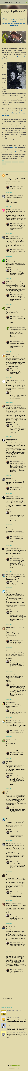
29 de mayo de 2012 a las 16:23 (18, 926)
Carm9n (8, 307)
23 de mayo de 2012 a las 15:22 (18, 558)
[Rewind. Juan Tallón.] (3, 1021)
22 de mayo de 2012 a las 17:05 (14, 236)
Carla (7, 591)
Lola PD (8, 843)
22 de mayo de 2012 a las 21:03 (19, 327)
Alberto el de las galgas (11, 439)
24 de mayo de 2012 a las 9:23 (17, 720)
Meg (11, 186)
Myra (7, 496)
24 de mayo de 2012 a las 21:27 (14, 791)
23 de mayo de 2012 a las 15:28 (18, 640)
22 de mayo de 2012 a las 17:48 (15, 281)
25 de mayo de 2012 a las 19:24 (16, 843)
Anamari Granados (10, 702)
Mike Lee (8, 548)
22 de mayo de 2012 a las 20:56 (16, 478)
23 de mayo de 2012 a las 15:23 (18, 341)
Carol (7, 791)
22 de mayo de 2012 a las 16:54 (17, 209)
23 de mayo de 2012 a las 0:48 (19, 574)
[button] (2, 15)
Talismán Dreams (10, 175)
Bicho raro (8, 819)
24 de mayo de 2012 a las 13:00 (16, 739)
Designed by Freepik (15, 1065)
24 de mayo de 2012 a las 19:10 (18, 761)
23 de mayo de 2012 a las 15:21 (18, 536)
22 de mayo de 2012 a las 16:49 (17, 195)
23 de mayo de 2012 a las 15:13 (18, 392)
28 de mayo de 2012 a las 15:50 (18, 915)
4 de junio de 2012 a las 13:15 (16, 954)
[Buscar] (26, 2)
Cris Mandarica (9, 574)
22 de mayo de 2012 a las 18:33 (18, 316)
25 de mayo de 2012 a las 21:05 (18, 831)
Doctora (8, 354)
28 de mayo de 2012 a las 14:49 (15, 903)
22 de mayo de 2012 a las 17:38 (15, 259)
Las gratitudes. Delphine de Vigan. (17, 1032)
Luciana (8, 875)
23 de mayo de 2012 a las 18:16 (20, 702)
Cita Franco (9, 195)
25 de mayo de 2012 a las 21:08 (18, 861)
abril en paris (9, 761)
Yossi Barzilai (9, 926)
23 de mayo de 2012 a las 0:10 (16, 548)
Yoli (7, 528)
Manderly (8, 478)
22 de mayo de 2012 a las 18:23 (16, 354)
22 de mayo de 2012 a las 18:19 (15, 307)
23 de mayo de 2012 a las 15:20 (18, 487)
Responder (9, 192)
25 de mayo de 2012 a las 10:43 (17, 819)
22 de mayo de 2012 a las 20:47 (12, 440)
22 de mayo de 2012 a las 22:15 (14, 496)
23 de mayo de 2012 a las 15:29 (18, 661)
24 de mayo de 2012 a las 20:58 (18, 730)
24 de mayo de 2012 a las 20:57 (18, 710)
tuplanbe (8, 739)
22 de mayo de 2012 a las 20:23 (15, 405)
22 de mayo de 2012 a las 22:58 (14, 528)
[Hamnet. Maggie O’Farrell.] (3, 1014)
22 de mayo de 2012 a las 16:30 (20, 175)
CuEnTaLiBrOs (10, 380)
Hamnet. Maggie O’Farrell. (15, 1010)
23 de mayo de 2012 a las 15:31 (18, 684)
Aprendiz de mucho (10, 627)
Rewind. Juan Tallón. (13, 1017)
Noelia (7, 405)
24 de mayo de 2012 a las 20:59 (18, 775)
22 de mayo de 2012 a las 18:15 (18, 269)
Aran (7, 236)
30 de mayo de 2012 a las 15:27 (18, 942)
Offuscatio (8, 209)
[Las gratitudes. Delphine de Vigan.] (3, 1036)
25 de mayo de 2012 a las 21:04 (18, 807)
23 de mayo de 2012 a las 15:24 (18, 611)
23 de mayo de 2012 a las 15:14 (18, 424)
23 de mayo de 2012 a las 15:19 (18, 461)
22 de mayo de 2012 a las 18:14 (18, 223)
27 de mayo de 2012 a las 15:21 (18, 891)
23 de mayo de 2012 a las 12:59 (16, 674)
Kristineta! (8, 720)
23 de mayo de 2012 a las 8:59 (21, 627)
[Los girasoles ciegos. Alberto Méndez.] (3, 1027)
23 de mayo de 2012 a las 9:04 (16, 651)
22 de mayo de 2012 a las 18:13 (18, 186)
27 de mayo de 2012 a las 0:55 (16, 875)
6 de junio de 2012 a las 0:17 (17, 969)
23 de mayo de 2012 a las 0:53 (14, 591)
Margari (8, 260)
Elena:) (8, 903)
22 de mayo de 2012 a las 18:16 (18, 294)
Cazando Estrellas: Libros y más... (12, 2)
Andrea (8, 281)
